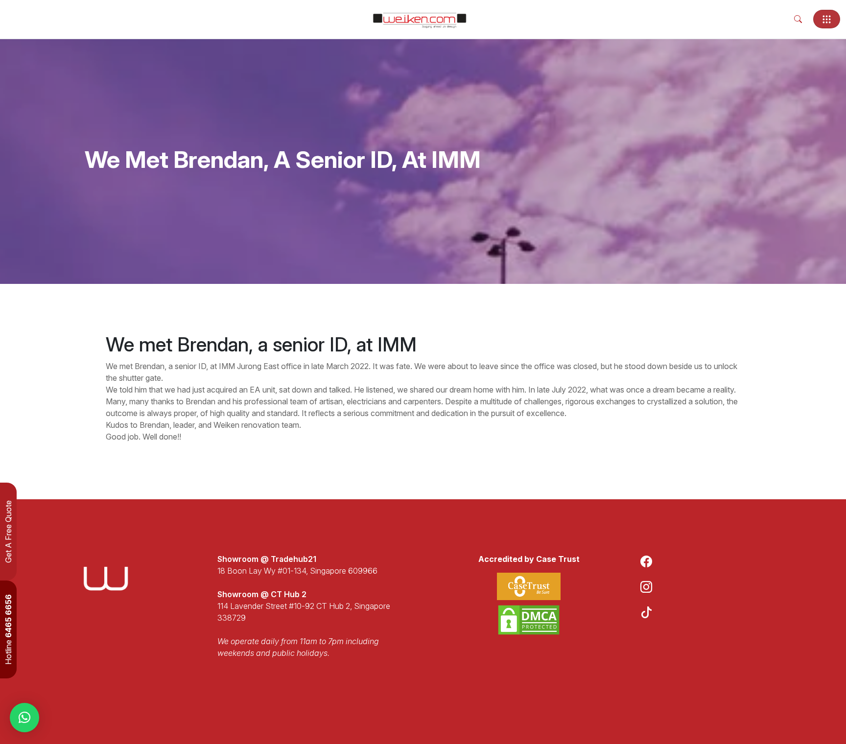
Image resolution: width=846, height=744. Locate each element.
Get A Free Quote (8, 531)
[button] (24, 717)
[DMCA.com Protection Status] (529, 620)
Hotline (8, 629)
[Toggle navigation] (826, 19)
